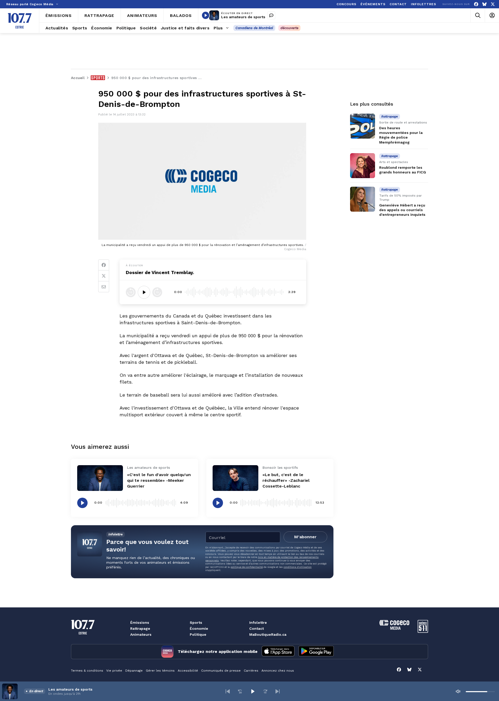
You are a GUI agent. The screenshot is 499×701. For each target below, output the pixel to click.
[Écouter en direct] (205, 15)
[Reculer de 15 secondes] (131, 292)
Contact (256, 628)
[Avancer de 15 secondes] (157, 292)
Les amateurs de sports (243, 17)
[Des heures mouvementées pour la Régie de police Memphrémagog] (362, 126)
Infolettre (258, 622)
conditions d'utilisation (298, 567)
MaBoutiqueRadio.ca (267, 634)
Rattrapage (140, 628)
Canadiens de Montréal (254, 28)
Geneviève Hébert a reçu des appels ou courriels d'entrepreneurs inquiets (402, 210)
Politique (198, 634)
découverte (289, 28)
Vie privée (114, 670)
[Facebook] (476, 4)
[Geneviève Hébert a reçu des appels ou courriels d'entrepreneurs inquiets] (362, 199)
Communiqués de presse (221, 670)
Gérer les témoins (160, 670)
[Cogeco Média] (394, 628)
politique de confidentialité (247, 567)
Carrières (251, 670)
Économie (199, 628)
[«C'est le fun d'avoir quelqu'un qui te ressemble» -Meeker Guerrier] (100, 478)
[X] (493, 4)
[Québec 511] (423, 631)
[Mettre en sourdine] (458, 691)
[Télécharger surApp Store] (278, 651)
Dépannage (134, 670)
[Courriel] (103, 286)
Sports (196, 622)
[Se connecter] (492, 15)
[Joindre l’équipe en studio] (271, 15)
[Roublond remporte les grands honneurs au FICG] (362, 165)
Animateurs (141, 634)
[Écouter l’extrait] (144, 292)
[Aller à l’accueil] (20, 21)
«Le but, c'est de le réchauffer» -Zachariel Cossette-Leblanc (286, 480)
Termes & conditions (87, 670)
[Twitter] (103, 275)
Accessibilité (188, 670)
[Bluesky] (484, 4)
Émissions (139, 622)
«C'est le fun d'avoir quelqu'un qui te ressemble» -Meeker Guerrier (159, 480)
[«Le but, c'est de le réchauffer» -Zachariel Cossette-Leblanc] (235, 478)
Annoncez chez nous (277, 670)
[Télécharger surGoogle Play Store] (316, 651)
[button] (227, 691)
